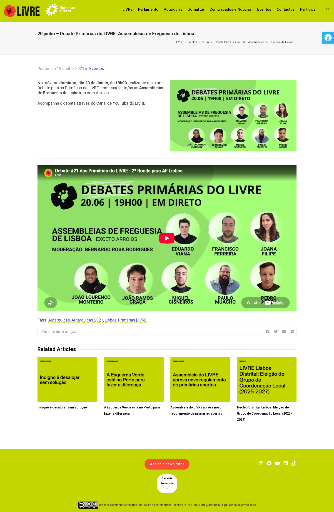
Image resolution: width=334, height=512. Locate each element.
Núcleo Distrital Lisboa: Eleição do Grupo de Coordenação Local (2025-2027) (264, 413)
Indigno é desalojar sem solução (62, 407)
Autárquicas (59, 320)
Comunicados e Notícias (230, 9)
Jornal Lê (196, 9)
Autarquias (173, 9)
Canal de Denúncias (167, 483)
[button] (328, 38)
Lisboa (111, 320)
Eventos (264, 9)
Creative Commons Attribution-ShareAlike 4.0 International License (141, 504)
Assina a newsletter (167, 464)
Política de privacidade (241, 504)
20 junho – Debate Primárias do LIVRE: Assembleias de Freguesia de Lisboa (247, 42)
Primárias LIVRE (132, 320)
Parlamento (148, 9)
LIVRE (127, 9)
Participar (308, 9)
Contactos (286, 9)
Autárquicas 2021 (87, 320)
